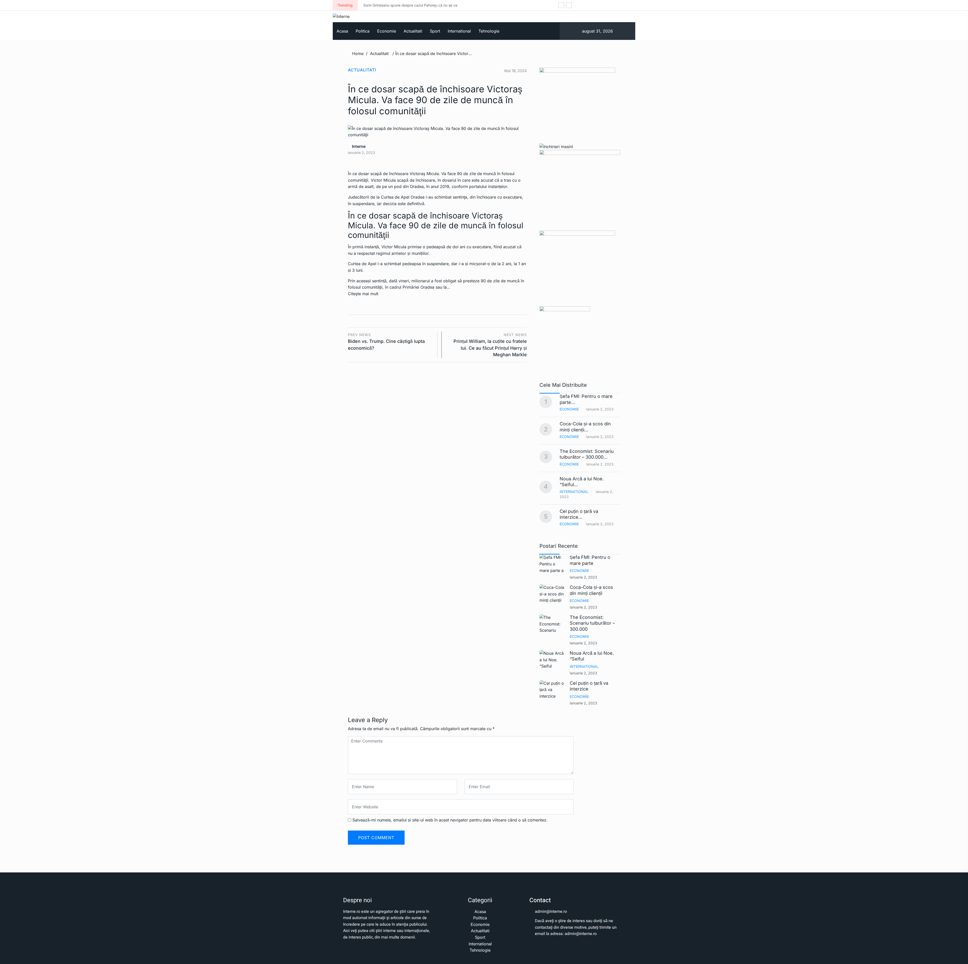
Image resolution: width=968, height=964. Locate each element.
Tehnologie (488, 31)
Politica (363, 31)
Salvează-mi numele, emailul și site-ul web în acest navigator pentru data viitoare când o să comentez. (450, 819)
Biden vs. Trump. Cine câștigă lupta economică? (386, 341)
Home (358, 53)
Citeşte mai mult (363, 293)
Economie (386, 31)
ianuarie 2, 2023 (583, 577)
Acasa (342, 31)
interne (358, 146)
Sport (435, 31)
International (459, 31)
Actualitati (413, 31)
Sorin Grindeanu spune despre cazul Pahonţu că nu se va (398, 5)
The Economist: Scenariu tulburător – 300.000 (592, 623)
